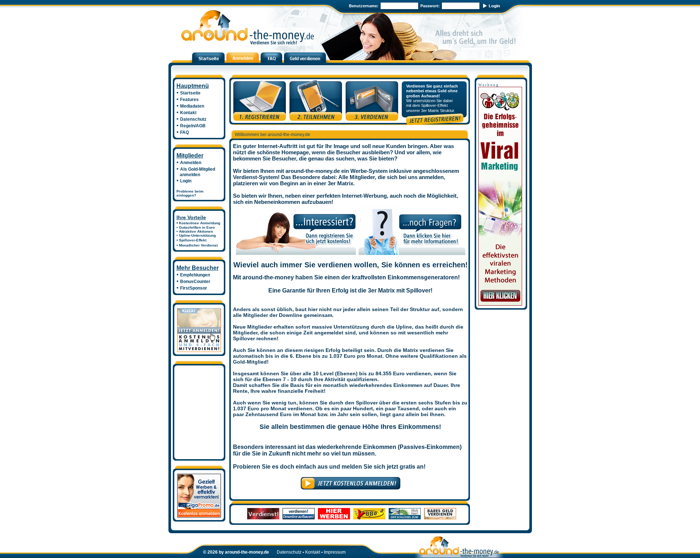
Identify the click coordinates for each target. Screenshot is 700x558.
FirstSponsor (193, 288)
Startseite (190, 93)
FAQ (184, 132)
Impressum (335, 552)
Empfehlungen (195, 275)
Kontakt (188, 112)
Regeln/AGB (193, 125)
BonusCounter (195, 281)
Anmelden (190, 162)
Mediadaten (192, 106)
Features (189, 99)
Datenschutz (193, 119)
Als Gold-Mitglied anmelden (195, 172)
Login (185, 180)
